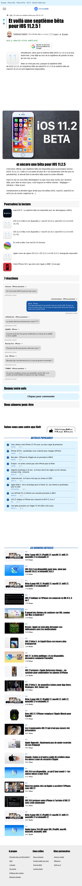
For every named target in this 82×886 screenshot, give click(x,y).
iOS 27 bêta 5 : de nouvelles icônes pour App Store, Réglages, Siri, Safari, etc (48, 686)
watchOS (33, 41)
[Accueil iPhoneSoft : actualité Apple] (7, 15)
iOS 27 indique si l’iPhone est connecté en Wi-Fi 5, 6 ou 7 (33, 499)
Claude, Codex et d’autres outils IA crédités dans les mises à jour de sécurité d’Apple (47, 758)
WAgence (57, 861)
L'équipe (12, 865)
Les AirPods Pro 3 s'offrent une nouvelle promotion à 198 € (33, 493)
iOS (11, 15)
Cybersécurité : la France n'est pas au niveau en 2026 (31, 478)
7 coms (55, 34)
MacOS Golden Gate (38, 3)
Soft (43, 9)
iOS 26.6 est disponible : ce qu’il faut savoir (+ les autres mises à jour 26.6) (47, 772)
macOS (17, 41)
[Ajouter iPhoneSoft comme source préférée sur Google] (41, 46)
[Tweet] (4, 20)
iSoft (10, 861)
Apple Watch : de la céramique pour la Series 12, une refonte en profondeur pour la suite (39, 486)
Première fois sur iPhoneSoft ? (19, 857)
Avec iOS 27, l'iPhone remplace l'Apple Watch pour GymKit (48, 715)
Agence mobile (59, 857)
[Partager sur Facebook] (4, 24)
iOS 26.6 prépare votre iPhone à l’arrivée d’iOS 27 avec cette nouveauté (47, 801)
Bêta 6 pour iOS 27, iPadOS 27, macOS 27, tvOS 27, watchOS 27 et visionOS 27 (47, 584)
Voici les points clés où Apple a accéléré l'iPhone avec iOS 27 (48, 787)
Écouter (65, 34)
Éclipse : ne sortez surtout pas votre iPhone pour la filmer (33, 464)
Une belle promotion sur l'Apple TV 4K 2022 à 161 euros (32, 506)
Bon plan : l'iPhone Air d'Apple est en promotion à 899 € (32, 457)
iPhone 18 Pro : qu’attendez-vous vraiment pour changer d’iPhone (36, 451)
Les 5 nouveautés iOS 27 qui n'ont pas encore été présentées (47, 729)
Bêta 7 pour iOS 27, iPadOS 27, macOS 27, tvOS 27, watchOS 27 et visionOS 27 (46, 555)
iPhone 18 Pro (21, 3)
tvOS (24, 41)
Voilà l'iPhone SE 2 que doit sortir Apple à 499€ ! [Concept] (36, 264)
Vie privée (12, 869)
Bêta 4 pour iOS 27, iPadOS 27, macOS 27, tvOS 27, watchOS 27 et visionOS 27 (47, 816)
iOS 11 (9, 41)
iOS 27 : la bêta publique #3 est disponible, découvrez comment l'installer (44, 657)
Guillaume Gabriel (20, 34)
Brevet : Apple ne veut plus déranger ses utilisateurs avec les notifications (43, 628)
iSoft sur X (57, 865)
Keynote (3, 3)
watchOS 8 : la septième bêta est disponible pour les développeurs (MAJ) (42, 210)
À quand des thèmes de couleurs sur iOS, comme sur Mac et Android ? (47, 613)
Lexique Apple (38, 869)
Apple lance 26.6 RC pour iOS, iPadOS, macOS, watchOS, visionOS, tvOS (46, 830)
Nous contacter (38, 857)
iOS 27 (29, 3)
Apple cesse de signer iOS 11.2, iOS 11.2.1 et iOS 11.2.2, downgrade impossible (45, 253)
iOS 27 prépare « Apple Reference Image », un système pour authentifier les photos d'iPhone (46, 671)
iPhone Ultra (11, 3)
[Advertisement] (41, 89)
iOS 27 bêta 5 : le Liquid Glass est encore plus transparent (45, 642)
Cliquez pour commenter (41, 396)
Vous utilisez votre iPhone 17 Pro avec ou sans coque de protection (36, 444)
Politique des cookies (16, 873)
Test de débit (37, 865)
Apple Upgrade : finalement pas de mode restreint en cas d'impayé (48, 743)
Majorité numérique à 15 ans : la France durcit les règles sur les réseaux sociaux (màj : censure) (38, 471)
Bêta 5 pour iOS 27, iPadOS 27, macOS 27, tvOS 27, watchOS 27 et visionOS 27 (47, 700)
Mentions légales (15, 877)
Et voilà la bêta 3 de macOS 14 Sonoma (29, 243)
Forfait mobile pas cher (41, 861)
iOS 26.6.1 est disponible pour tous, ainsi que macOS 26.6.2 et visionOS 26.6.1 (45, 570)
